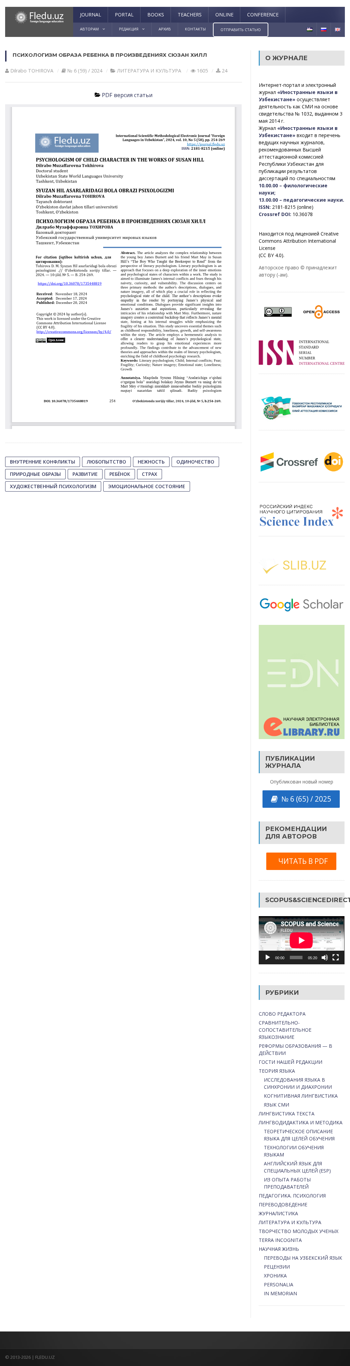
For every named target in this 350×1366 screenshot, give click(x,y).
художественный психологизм (53, 486)
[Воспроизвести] (267, 957)
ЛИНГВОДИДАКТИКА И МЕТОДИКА (300, 1122)
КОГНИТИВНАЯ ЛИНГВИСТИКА (301, 1096)
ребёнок (119, 474)
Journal (90, 14)
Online (224, 14)
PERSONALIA (278, 1284)
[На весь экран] (335, 957)
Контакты (195, 28)
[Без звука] (324, 957)
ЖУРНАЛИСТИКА (278, 1213)
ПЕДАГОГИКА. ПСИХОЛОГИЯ (292, 1195)
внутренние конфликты (42, 461)
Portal (124, 14)
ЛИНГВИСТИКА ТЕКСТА (286, 1113)
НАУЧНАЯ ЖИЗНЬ (279, 1249)
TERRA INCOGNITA (280, 1240)
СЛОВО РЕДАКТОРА (282, 1013)
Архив (165, 28)
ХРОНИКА (275, 1275)
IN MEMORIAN (280, 1293)
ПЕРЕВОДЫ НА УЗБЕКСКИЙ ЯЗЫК (303, 1258)
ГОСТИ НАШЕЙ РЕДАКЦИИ (290, 1062)
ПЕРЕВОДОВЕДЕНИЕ (283, 1204)
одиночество (195, 461)
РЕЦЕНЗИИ (277, 1266)
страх (149, 474)
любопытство (106, 461)
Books (155, 14)
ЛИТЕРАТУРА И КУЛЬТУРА (149, 70)
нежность (151, 461)
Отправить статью (240, 29)
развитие (85, 474)
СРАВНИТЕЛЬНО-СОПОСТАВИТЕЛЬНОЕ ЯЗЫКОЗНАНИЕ (285, 1029)
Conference (263, 14)
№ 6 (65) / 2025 (304, 799)
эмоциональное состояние (146, 486)
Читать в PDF (301, 861)
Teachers (190, 14)
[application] (301, 940)
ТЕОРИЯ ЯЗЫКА (277, 1071)
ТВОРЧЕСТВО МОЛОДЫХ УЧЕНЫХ (298, 1231)
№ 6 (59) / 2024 (84, 70)
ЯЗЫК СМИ (276, 1104)
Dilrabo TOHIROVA (31, 70)
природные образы (35, 474)
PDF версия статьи (127, 95)
